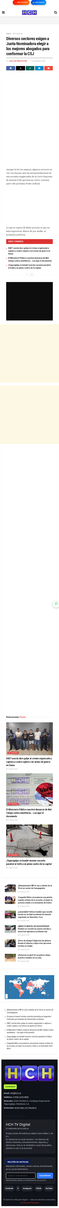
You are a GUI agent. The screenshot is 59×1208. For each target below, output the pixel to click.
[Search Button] (55, 12)
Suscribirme (45, 1175)
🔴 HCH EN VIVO (21, 2)
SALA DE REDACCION (18, 61)
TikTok (38, 1188)
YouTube (49, 1188)
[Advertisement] (29, 20)
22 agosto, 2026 (24, 892)
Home (8, 34)
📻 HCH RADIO (39, 2)
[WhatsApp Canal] (56, 604)
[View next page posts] (32, 275)
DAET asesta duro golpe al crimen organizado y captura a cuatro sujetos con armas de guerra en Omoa (29, 251)
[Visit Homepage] (29, 12)
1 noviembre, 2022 (38, 61)
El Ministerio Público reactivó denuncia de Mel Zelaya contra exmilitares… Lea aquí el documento (28, 813)
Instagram (27, 1188)
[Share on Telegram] (39, 68)
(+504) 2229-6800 (21, 1097)
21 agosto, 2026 (12, 769)
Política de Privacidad (30, 1202)
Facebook (9, 1188)
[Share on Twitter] (20, 68)
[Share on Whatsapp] (30, 68)
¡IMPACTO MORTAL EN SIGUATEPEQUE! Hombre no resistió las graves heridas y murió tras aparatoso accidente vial (34, 929)
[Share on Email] (48, 68)
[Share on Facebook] (10, 68)
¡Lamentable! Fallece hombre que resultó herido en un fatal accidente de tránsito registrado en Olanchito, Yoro (35, 914)
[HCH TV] (29, 1073)
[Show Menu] (3, 12)
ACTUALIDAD (18, 34)
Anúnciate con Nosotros (25, 1108)
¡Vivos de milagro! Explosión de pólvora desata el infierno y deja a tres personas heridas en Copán (34, 943)
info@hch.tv (15, 1093)
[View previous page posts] (27, 275)
